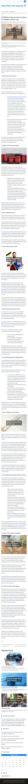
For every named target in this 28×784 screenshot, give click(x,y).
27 (5, 766)
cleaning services (5, 289)
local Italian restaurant (10, 602)
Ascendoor (11, 782)
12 (2, 762)
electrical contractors (18, 526)
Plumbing (3, 442)
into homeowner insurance (16, 96)
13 (5, 762)
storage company (6, 231)
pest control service (9, 579)
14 (9, 762)
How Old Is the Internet (12, 5)
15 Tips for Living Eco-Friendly (8, 667)
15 (13, 762)
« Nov (2, 769)
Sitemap (23, 780)
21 (9, 764)
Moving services (5, 321)
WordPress (22, 782)
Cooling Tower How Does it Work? (9, 687)
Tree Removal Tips (5, 708)
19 (2, 764)
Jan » (6, 769)
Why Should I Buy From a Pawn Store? (10, 736)
